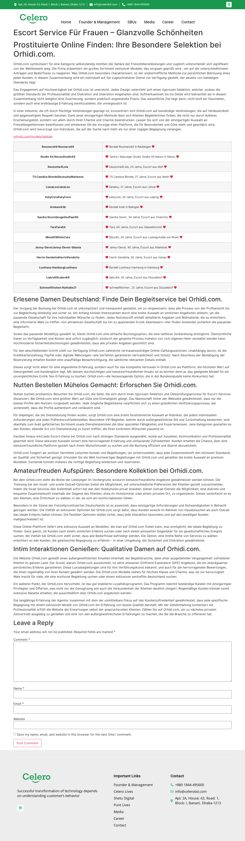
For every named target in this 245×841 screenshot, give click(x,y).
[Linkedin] (229, 4)
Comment (21, 639)
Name (18, 688)
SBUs (131, 22)
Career (168, 22)
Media (149, 22)
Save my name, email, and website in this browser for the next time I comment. (74, 734)
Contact (188, 22)
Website (19, 718)
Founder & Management (99, 22)
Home (66, 22)
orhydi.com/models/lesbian (33, 136)
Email (18, 703)
